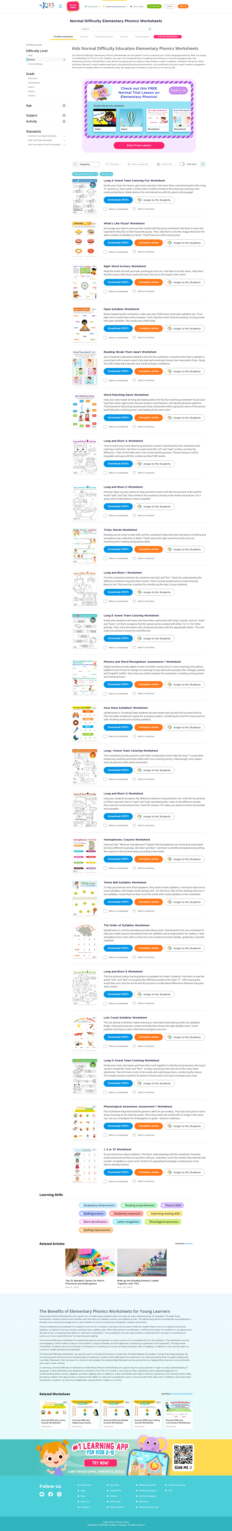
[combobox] (88, 164)
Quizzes (124, 36)
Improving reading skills (165, 1213)
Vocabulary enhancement (99, 1205)
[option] (90, 1269)
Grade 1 (31, 87)
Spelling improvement (97, 1230)
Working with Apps (148, 1490)
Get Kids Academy (147, 1496)
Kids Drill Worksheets (168, 36)
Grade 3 (31, 95)
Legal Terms (108, 1522)
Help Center (115, 1501)
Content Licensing (176, 1485)
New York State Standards (40, 140)
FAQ (170, 1490)
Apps (83, 1490)
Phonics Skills (173, 1205)
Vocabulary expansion (127, 1213)
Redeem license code (149, 1507)
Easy (30, 55)
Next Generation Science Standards (44, 144)
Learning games (142, 36)
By (75, 164)
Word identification (95, 1222)
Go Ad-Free (154, 6)
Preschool (32, 78)
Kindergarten (34, 82)
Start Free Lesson (139, 145)
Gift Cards (138, 6)
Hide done (192, 164)
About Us (85, 1501)
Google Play (115, 1490)
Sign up (183, 6)
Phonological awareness (163, 1222)
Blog (83, 1496)
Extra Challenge (35, 64)
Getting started (117, 1507)
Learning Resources (115, 6)
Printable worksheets (63, 36)
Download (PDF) (118, 200)
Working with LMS (147, 1485)
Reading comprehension (140, 1205)
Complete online (149, 243)
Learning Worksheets (182, 1393)
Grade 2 (31, 91)
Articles (189, 1243)
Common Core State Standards (42, 135)
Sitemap (113, 1496)
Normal (31, 59)
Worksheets (86, 1485)
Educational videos (104, 36)
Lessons (84, 36)
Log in (169, 6)
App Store (114, 1485)
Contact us (86, 1507)
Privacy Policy (122, 1522)
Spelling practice (93, 1213)
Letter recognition (128, 1222)
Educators (92, 6)
